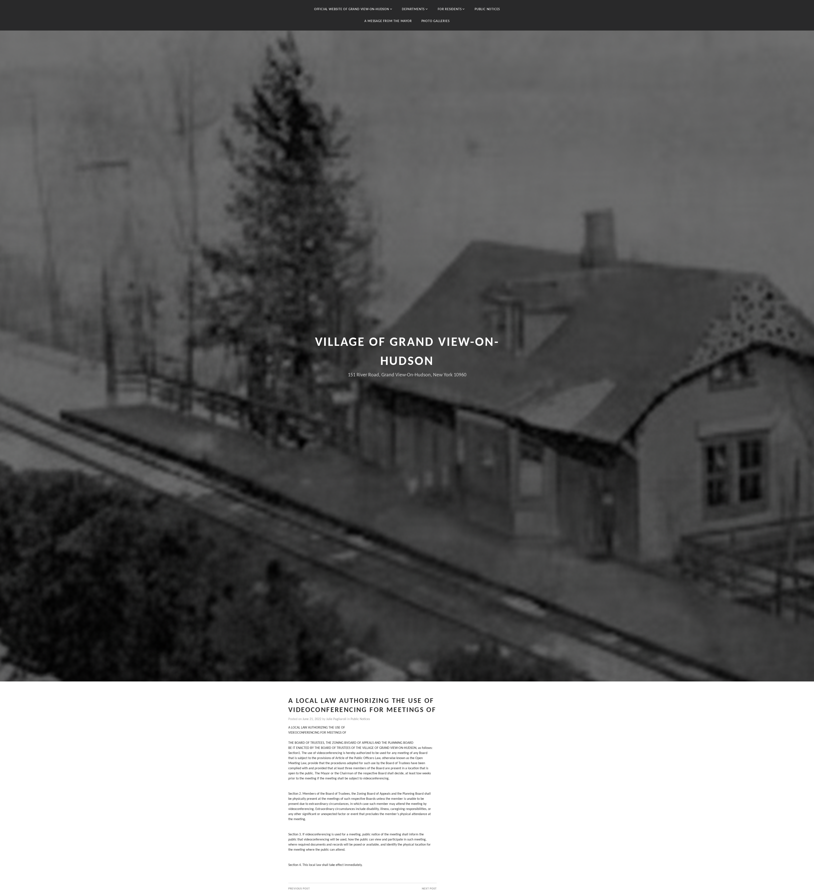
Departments (413, 9)
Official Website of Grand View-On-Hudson (351, 9)
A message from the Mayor (388, 21)
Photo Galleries (435, 21)
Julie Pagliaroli (336, 719)
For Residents (449, 9)
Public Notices (487, 9)
